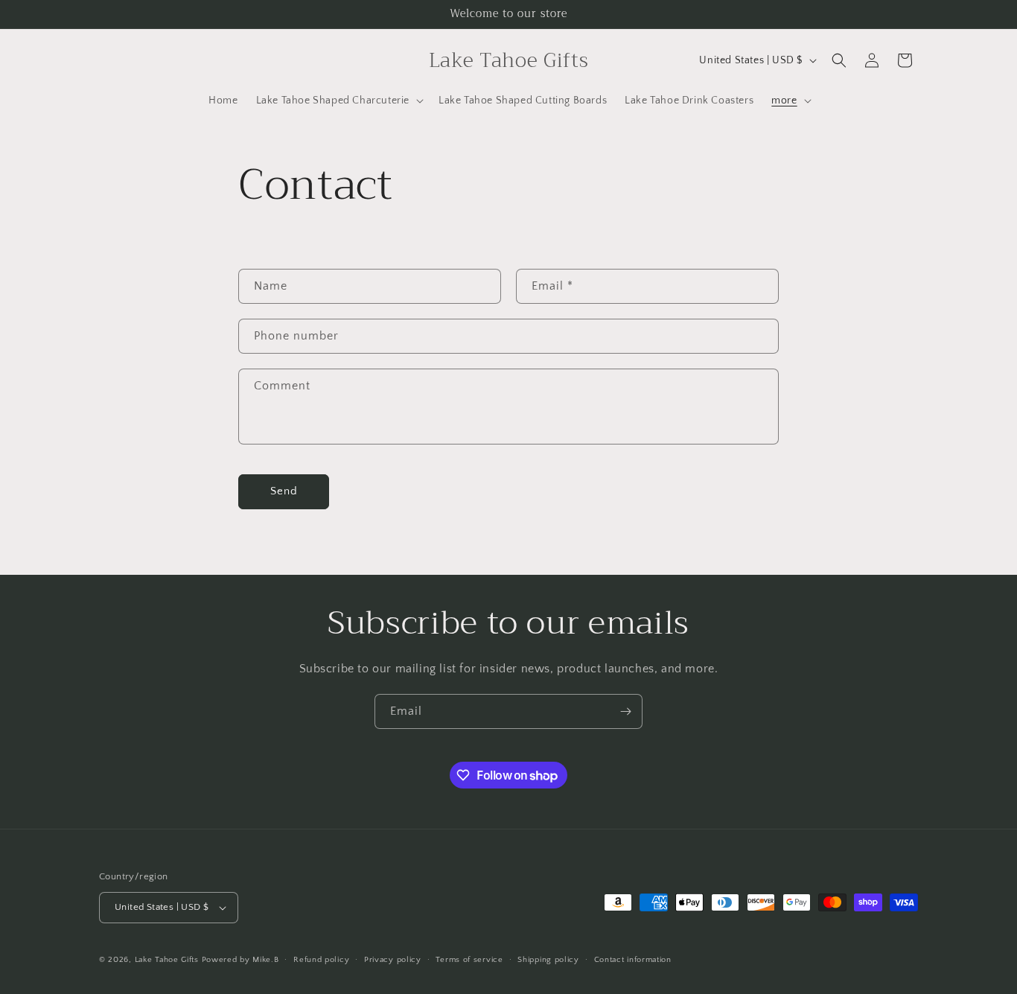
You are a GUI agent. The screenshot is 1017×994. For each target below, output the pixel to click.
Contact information (633, 959)
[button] (338, 100)
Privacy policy (392, 959)
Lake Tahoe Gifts (167, 959)
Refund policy (321, 959)
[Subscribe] (625, 711)
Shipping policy (548, 959)
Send (284, 491)
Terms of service (469, 959)
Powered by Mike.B (240, 959)
